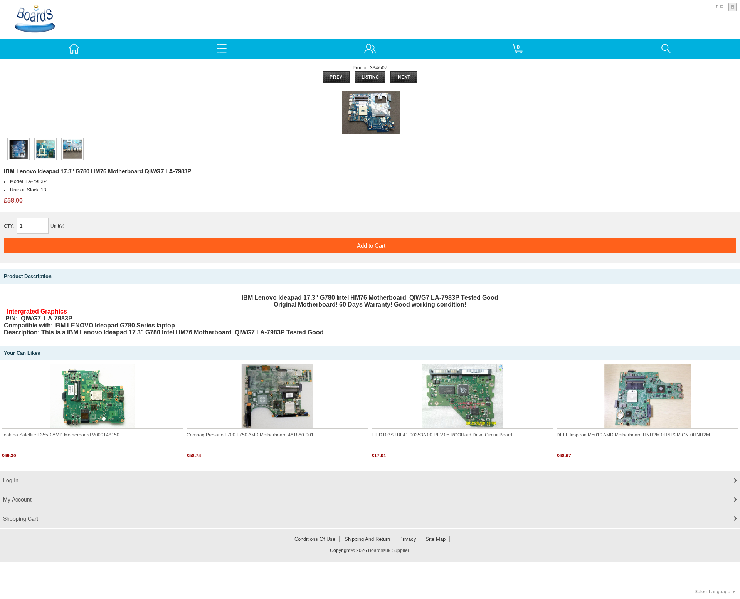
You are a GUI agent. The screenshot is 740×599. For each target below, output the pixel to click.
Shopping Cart (20, 518)
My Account (17, 499)
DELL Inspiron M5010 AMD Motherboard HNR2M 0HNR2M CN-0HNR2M (633, 435)
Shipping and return (367, 539)
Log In (10, 480)
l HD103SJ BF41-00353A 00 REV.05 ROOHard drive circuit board (442, 435)
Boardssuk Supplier (388, 550)
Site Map (436, 539)
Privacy (407, 539)
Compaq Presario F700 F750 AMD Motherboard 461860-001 (250, 435)
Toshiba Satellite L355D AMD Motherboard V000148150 (60, 435)
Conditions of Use (314, 539)
